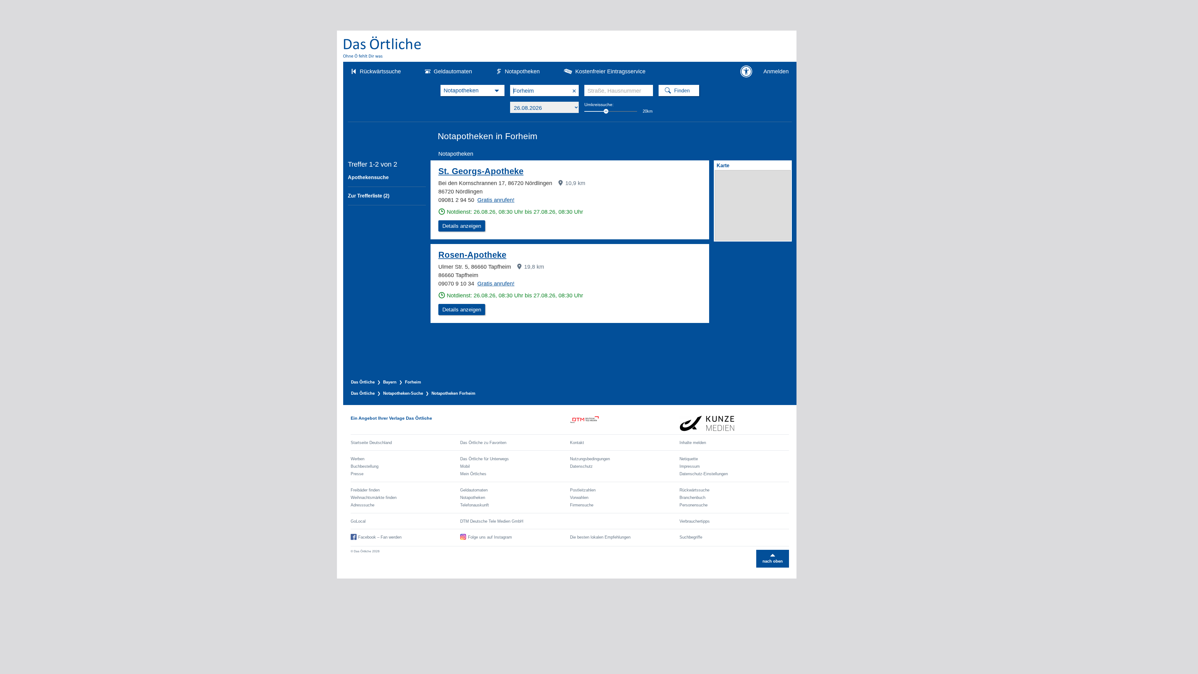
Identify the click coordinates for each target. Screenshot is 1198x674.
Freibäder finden (365, 490)
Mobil (465, 466)
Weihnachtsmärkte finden (374, 497)
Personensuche (693, 505)
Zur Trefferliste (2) (368, 195)
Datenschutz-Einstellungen (703, 473)
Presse (357, 473)
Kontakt (577, 442)
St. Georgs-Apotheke (481, 171)
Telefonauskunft (474, 505)
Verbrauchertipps (694, 521)
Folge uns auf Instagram (490, 537)
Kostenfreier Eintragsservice (610, 71)
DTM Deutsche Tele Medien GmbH (491, 521)
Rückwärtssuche (380, 71)
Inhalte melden (692, 442)
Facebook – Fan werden (380, 537)
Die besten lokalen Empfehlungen (600, 537)
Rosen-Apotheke (472, 255)
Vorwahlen (579, 497)
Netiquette (688, 459)
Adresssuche (362, 505)
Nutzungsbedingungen (590, 459)
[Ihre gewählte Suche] (472, 90)
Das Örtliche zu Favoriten (483, 442)
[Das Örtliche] (382, 47)
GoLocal (358, 521)
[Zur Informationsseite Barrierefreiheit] (746, 71)
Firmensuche (581, 505)
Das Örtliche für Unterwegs (484, 459)
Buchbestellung (364, 466)
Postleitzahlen (583, 490)
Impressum (689, 466)
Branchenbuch (692, 497)
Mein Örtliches (473, 473)
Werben (357, 459)
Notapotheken (522, 71)
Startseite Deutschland (371, 442)
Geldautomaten (453, 71)
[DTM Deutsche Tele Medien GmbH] (624, 423)
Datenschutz (581, 466)
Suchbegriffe (690, 537)
